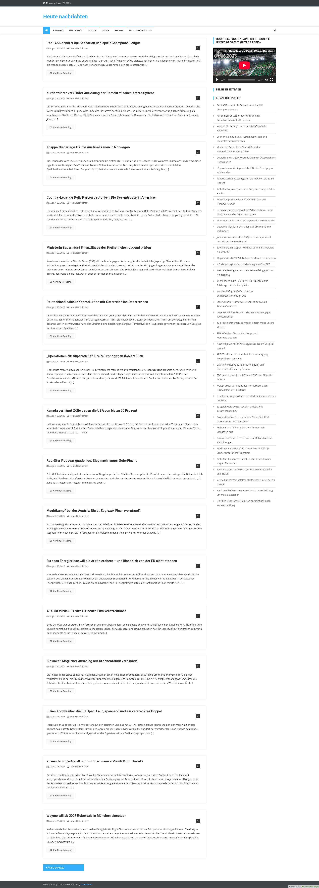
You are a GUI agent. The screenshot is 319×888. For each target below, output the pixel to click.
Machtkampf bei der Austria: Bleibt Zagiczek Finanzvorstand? (94, 511)
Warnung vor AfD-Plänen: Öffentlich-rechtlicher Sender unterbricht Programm (243, 450)
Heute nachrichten (65, 16)
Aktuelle (58, 30)
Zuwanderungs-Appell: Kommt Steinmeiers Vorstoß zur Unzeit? (95, 761)
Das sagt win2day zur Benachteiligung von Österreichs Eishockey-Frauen (240, 367)
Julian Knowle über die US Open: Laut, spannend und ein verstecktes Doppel (104, 711)
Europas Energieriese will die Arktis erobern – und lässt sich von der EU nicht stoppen (112, 561)
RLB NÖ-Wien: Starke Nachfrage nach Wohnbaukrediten (237, 335)
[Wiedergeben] (217, 79)
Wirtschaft (76, 30)
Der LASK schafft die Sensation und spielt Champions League (94, 43)
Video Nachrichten (140, 30)
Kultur (119, 30)
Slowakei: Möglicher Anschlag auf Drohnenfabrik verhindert (92, 661)
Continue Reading (62, 73)
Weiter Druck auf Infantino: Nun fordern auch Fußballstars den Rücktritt (242, 388)
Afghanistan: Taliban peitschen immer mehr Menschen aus (241, 429)
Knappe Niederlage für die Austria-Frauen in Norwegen (88, 147)
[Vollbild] (271, 79)
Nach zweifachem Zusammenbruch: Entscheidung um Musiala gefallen (245, 492)
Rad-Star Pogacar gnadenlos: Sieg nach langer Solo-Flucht (92, 461)
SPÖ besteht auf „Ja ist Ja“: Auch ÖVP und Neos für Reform (245, 377)
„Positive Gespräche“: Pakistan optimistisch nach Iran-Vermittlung (244, 503)
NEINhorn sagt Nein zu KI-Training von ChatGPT (243, 264)
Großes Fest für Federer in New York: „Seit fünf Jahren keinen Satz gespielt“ (243, 419)
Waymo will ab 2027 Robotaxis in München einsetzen (86, 816)
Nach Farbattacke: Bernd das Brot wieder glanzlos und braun (244, 471)
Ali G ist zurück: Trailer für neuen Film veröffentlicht (86, 611)
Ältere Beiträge (56, 867)
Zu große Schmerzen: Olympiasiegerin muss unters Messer (245, 325)
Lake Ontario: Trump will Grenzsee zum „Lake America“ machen (242, 304)
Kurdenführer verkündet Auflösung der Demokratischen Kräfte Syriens (101, 93)
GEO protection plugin (310, 886)
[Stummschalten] (266, 79)
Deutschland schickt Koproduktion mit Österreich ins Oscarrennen (97, 302)
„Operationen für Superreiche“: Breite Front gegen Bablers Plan (95, 356)
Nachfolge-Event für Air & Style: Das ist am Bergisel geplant (245, 346)
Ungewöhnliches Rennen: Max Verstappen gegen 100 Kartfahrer (244, 314)
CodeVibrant (86, 884)
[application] (244, 65)
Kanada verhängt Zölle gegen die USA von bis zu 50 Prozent (92, 410)
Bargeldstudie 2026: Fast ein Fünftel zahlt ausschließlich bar (240, 408)
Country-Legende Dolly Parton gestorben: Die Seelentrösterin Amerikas (101, 197)
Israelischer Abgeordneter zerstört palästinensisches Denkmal (246, 398)
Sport (105, 30)
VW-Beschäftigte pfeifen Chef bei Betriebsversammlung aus (235, 293)
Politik (92, 30)
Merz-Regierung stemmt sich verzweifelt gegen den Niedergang (245, 272)
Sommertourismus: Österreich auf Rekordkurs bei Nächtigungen (244, 440)
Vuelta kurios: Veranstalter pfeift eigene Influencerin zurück (246, 482)
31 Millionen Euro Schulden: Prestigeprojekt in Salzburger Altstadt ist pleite (242, 283)
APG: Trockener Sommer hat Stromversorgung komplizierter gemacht (242, 356)
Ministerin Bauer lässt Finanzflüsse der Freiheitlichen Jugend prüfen (99, 247)
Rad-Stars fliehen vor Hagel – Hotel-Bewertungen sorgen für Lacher (244, 461)
